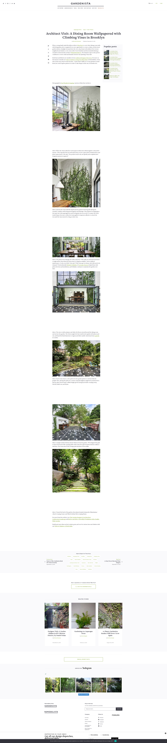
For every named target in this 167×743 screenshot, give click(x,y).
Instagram (102, 719)
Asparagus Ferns (77, 29)
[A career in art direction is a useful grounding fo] (114, 685)
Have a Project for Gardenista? (88, 729)
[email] (14, 3)
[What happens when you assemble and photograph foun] (68, 685)
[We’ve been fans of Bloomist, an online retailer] (52, 685)
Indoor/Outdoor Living (87, 559)
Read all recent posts (83, 659)
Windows (69, 556)
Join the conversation (84, 586)
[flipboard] (3, 3)
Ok (115, 740)
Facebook (102, 721)
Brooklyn (83, 556)
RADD (96, 562)
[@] (48, 674)
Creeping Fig (89, 556)
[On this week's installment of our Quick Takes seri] (99, 685)
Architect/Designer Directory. (83, 58)
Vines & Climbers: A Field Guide (63, 526)
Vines (77, 569)
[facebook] (10, 3)
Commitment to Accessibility (88, 726)
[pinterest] (6, 3)
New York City (90, 562)
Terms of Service (88, 721)
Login (161, 3)
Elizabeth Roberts (76, 52)
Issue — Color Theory (88, 29)
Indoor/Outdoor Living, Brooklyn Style (77, 59)
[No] (165, 741)
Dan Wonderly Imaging (67, 83)
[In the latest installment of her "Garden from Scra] (83, 685)
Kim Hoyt (80, 45)
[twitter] (12, 3)
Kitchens (95, 559)
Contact (86, 719)
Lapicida (96, 336)
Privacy (86, 723)
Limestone (84, 562)
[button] (150, 3)
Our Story (87, 717)
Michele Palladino (72, 265)
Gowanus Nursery (83, 265)
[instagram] (8, 3)
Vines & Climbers (83, 569)
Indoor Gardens (78, 559)
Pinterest (101, 717)
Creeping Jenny (97, 556)
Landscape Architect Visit (74, 562)
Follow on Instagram (84, 694)
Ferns (71, 559)
